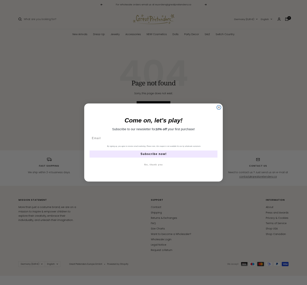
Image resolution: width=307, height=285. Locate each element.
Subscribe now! (154, 153)
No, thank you (153, 164)
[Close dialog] (219, 107)
